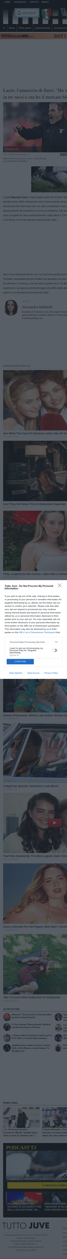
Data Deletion (16, 673)
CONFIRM (20, 661)
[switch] (54, 650)
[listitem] (33, 642)
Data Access (33, 673)
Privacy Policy (51, 673)
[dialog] (33, 629)
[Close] (61, 586)
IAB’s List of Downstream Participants (37, 632)
